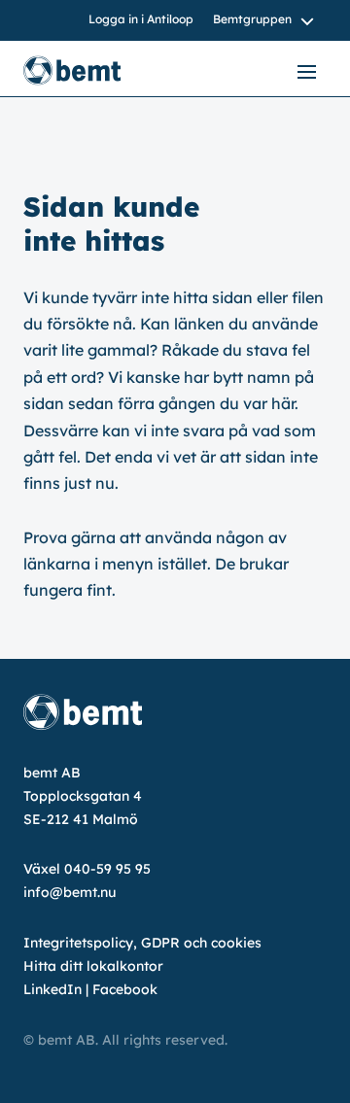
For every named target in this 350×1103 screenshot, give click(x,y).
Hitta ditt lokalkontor (93, 966)
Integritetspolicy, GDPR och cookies (142, 942)
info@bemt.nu (69, 892)
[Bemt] (91, 70)
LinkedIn (52, 989)
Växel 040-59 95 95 (87, 869)
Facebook (125, 989)
